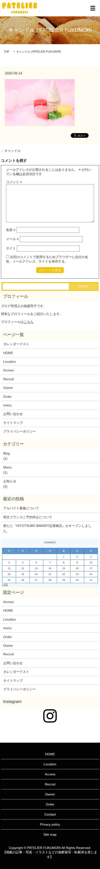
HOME (8, 353)
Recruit (8, 379)
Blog (6, 453)
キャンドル (12, 151)
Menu (7, 467)
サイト (11, 248)
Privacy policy (50, 824)
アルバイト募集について (21, 508)
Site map (50, 834)
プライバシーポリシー (19, 431)
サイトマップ (13, 423)
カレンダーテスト (16, 344)
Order (7, 396)
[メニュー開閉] (92, 8)
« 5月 (5, 584)
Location (9, 361)
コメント (14, 182)
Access (8, 370)
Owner (8, 388)
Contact (50, 814)
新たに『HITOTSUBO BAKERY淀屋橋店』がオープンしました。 (47, 528)
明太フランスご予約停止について (27, 517)
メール (12, 239)
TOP (6, 51)
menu (7, 405)
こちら (28, 322)
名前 (11, 230)
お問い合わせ (13, 414)
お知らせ (9, 481)
